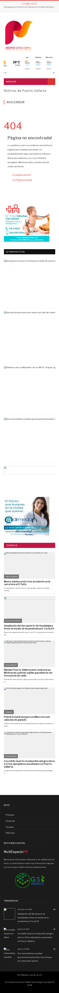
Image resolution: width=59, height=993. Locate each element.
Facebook (10, 821)
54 (54, 929)
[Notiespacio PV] (19, 35)
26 (54, 949)
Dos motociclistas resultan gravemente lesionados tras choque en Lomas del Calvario (35, 957)
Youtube (9, 827)
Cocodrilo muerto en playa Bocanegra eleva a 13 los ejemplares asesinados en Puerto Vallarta (35, 937)
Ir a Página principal (22, 180)
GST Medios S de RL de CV (29, 975)
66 (54, 909)
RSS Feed (10, 833)
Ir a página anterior (21, 175)
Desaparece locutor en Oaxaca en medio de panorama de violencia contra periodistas (30, 7)
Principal (9, 815)
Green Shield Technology (30, 982)
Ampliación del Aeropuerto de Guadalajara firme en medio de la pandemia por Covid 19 (33, 917)
